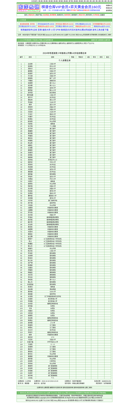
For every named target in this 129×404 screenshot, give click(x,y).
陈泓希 (30, 143)
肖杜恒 (30, 275)
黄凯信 (30, 138)
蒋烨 (30, 105)
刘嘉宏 (30, 311)
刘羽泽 (30, 112)
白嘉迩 (30, 268)
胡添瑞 (30, 160)
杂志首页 (34, 1)
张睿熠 (30, 347)
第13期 (104, 1)
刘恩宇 (30, 181)
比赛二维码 (88, 387)
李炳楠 (30, 301)
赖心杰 (30, 282)
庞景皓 (30, 66)
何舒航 (30, 124)
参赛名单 (43, 43)
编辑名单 (94, 40)
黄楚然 (30, 366)
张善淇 (30, 153)
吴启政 (30, 318)
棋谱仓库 (109, 8)
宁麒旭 (30, 81)
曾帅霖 (30, 323)
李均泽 (30, 277)
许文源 (30, 76)
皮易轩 (30, 73)
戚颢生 (30, 145)
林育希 (30, 361)
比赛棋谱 (53, 43)
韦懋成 (30, 179)
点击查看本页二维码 (104, 35)
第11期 (92, 1)
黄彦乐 (30, 349)
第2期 (45, 1)
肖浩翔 (30, 296)
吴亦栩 (30, 189)
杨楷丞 (30, 272)
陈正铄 (30, 251)
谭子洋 (30, 97)
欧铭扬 (30, 121)
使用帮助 (109, 10)
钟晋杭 (30, 328)
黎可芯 (30, 354)
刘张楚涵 (30, 284)
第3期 (51, 1)
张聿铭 (30, 193)
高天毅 (30, 220)
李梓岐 (30, 364)
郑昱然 (30, 107)
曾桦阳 (30, 184)
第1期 (40, 1)
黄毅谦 (30, 172)
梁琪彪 (30, 155)
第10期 (86, 1)
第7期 (71, 1)
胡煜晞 (30, 229)
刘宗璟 (30, 200)
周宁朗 (30, 203)
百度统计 (100, 400)
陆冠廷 (30, 191)
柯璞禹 (30, 141)
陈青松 (30, 119)
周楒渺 (30, 88)
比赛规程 (101, 40)
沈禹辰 (30, 299)
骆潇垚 (30, 320)
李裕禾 (30, 177)
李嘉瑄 (30, 136)
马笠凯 (30, 340)
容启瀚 (30, 289)
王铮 (30, 308)
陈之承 (30, 260)
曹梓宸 (30, 196)
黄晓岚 (30, 352)
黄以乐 (30, 246)
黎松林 (30, 100)
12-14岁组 (39, 45)
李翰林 (30, 270)
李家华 (30, 332)
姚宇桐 (30, 375)
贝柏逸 (30, 205)
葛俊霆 (30, 294)
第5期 (61, 1)
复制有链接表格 (79, 387)
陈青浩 (30, 287)
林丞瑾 (30, 167)
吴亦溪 (30, 215)
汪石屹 (30, 378)
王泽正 (30, 114)
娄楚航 (30, 71)
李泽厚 (30, 253)
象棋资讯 (60, 15)
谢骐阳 (30, 316)
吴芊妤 (30, 129)
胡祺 (30, 335)
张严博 (30, 263)
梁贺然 (30, 165)
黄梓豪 (30, 359)
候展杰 (30, 248)
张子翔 (30, 126)
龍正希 (30, 222)
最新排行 (70, 43)
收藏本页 (109, 5)
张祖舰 (30, 371)
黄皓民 (30, 234)
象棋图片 (75, 15)
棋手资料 (89, 15)
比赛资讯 (35, 43)
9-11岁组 (28, 45)
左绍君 (30, 64)
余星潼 (30, 169)
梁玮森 (30, 306)
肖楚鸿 (30, 232)
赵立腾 (30, 236)
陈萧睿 (30, 265)
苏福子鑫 (30, 342)
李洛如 (30, 217)
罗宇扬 (30, 212)
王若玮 (30, 109)
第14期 (110, 1)
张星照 (30, 83)
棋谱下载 (39, 15)
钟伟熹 (30, 280)
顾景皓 (30, 78)
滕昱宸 (30, 90)
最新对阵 (62, 43)
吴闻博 (30, 256)
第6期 (66, 1)
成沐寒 (30, 85)
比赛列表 (107, 40)
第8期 (76, 1)
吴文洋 (30, 330)
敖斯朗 (30, 157)
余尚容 (30, 304)
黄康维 (30, 131)
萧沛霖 (30, 133)
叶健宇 (30, 117)
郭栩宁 (30, 239)
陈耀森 (30, 244)
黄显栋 (30, 227)
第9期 (81, 1)
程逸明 (30, 325)
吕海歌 (30, 148)
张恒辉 (30, 368)
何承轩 (30, 373)
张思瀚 (30, 198)
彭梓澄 (30, 93)
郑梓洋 (30, 69)
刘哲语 (30, 313)
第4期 (56, 1)
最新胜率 (78, 43)
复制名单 (59, 387)
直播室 (102, 15)
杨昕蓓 (30, 186)
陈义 (30, 241)
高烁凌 (30, 337)
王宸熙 (30, 344)
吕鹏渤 (30, 208)
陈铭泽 (30, 258)
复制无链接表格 (68, 387)
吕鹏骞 (30, 210)
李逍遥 (30, 102)
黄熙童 (30, 174)
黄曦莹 (30, 150)
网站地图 (30, 393)
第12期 (98, 1)
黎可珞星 (30, 95)
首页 (25, 15)
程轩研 (30, 162)
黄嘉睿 (30, 356)
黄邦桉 (30, 292)
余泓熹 (30, 224)
